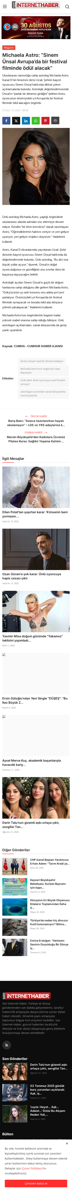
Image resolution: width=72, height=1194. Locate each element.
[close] (67, 1143)
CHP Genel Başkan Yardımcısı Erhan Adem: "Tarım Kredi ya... (50, 861)
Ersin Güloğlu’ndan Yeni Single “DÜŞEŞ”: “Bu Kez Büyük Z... (35, 700)
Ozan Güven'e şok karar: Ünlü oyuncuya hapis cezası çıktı (31, 576)
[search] (67, 6)
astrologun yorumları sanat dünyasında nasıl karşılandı (42, 393)
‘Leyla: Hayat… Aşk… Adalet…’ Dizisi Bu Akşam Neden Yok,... (47, 1110)
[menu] (5, 6)
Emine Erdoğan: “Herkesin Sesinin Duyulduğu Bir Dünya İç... (49, 944)
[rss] (6, 1045)
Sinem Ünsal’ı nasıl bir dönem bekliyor (41, 361)
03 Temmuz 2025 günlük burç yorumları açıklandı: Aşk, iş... (47, 1089)
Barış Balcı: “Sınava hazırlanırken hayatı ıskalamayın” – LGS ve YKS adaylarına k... (36, 423)
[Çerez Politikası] (32, 1168)
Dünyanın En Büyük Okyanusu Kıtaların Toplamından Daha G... (50, 904)
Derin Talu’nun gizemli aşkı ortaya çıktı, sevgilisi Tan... (31, 825)
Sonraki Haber (34, 432)
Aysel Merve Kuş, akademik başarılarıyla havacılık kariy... (31, 763)
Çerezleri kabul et (36, 1183)
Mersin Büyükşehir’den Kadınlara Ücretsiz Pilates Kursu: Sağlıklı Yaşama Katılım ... (36, 439)
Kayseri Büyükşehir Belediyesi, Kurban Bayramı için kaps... (48, 883)
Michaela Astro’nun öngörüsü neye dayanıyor (40, 370)
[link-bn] (36, 27)
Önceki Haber (38, 416)
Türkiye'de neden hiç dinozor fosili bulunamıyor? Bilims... (49, 922)
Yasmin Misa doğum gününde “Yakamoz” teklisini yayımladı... (32, 638)
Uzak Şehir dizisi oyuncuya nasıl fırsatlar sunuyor (42, 382)
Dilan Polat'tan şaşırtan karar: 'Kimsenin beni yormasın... (35, 514)
